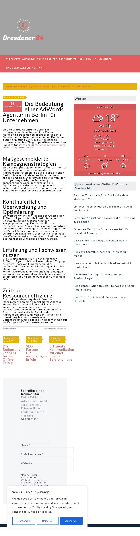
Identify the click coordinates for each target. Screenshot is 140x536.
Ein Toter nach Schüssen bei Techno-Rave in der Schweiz (103, 208)
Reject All (47, 520)
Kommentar (29, 418)
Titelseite (13, 59)
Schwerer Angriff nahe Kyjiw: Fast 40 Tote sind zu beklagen (105, 219)
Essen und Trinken (71, 59)
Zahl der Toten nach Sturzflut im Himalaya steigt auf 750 (101, 197)
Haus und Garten (18, 67)
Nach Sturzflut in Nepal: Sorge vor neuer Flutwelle (100, 298)
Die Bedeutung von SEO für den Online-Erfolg (12, 354)
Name (25, 445)
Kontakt (38, 67)
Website (26, 463)
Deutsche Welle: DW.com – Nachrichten (101, 186)
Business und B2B (14, 97)
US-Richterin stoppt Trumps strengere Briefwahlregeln (99, 276)
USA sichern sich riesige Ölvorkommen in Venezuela (100, 242)
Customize (24, 520)
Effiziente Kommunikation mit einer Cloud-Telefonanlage (61, 352)
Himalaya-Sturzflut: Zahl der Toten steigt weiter (101, 253)
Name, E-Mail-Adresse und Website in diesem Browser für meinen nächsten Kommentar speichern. (35, 481)
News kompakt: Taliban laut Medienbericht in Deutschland (103, 265)
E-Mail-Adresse (32, 454)
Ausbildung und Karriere (39, 59)
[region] (47, 507)
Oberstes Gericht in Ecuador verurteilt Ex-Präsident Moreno (102, 231)
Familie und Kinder (99, 59)
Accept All (71, 520)
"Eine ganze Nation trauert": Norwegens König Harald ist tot (104, 287)
